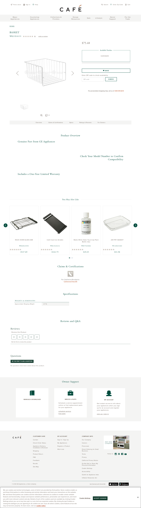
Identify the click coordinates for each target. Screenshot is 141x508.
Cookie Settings (85, 498)
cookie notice (41, 506)
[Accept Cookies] (138, 497)
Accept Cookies (100, 498)
